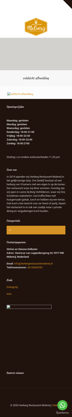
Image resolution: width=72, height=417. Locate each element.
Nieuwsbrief (30, 7)
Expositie (12, 3)
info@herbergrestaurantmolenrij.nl (33, 263)
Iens (9, 293)
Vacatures (57, 3)
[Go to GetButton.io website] (62, 413)
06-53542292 (35, 267)
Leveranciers (27, 3)
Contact (44, 7)
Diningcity (12, 287)
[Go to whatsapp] (62, 405)
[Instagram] (41, 12)
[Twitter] (36, 12)
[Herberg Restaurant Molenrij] (36, 27)
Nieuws (17, 230)
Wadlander (43, 3)
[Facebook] (31, 12)
